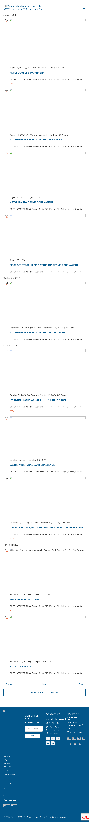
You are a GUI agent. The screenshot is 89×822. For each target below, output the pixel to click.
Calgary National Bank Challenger (33, 464)
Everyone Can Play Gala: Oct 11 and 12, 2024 (38, 400)
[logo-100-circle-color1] (9, 711)
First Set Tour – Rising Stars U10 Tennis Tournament (44, 265)
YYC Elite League (21, 666)
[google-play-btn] (14, 805)
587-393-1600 (52, 723)
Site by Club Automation (56, 817)
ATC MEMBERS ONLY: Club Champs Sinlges (36, 139)
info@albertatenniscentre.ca (58, 719)
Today (44, 684)
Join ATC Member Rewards (7, 786)
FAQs (5, 770)
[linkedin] (53, 743)
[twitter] (53, 738)
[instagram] (58, 738)
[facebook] (48, 738)
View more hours (74, 732)
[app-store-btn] (6, 805)
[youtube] (48, 743)
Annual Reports (9, 774)
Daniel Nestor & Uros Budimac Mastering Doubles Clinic (47, 527)
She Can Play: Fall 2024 (24, 599)
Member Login (7, 758)
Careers (6, 779)
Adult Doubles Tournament (28, 72)
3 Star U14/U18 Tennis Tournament (31, 202)
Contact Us (53, 714)
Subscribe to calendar (44, 692)
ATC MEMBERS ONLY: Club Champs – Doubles (37, 332)
